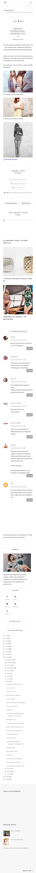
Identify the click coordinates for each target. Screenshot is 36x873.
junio (8, 676)
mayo (8, 679)
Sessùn (30, 192)
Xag (12, 484)
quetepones (16, 423)
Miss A (13, 379)
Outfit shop (16, 403)
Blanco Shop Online (12, 751)
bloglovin (7, 606)
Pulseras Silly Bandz (12, 734)
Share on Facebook (18, 179)
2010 (6, 777)
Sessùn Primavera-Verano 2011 (15, 766)
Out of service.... (11, 688)
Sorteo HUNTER (15, 831)
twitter (15, 599)
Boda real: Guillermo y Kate (14, 684)
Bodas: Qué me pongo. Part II (15, 727)
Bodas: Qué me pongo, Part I (14, 730)
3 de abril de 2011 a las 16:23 (18, 486)
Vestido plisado (10, 747)
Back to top (27, 870)
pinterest (7, 614)
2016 (6, 643)
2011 (6, 657)
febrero (9, 771)
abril (8, 681)
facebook (7, 599)
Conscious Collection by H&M (15, 723)
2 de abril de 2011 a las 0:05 (18, 426)
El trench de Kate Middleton (14, 758)
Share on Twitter (19, 183)
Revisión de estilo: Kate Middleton (16, 702)
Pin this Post (19, 187)
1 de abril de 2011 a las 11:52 (18, 359)
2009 (6, 779)
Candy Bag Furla (11, 738)
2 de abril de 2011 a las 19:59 (18, 448)
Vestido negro (10, 699)
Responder (29, 348)
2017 (6, 641)
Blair (13, 337)
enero (8, 774)
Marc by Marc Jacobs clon (13, 762)
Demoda (14, 357)
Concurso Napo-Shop (17, 839)
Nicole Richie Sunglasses (13, 695)
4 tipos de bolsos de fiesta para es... (17, 280)
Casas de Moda (13, 192)
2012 (6, 654)
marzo (8, 768)
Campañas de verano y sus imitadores (15, 318)
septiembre (10, 668)
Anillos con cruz (10, 691)
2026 (6, 635)
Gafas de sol (10, 710)
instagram (15, 606)
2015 (6, 646)
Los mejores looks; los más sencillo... (15, 242)
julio (8, 673)
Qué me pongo (22, 192)
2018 (6, 638)
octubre (9, 665)
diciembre (9, 660)
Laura (13, 445)
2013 (6, 652)
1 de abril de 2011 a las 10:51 (18, 340)
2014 (6, 649)
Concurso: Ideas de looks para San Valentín (15, 848)
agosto (9, 670)
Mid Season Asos (11, 719)
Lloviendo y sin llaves (12, 706)
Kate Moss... (10, 755)
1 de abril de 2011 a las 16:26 (18, 381)
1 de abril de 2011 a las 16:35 (18, 406)
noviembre (10, 662)
